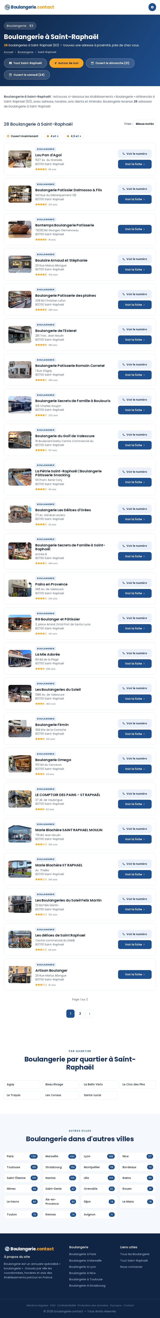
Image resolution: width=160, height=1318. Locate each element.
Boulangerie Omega (53, 759)
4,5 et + (76, 136)
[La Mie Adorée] (19, 658)
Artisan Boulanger (51, 970)
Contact (129, 1305)
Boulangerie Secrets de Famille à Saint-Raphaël (70, 547)
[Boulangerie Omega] (19, 763)
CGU (53, 1305)
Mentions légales (37, 1305)
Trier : (128, 124)
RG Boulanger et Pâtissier (57, 619)
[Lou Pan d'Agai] (19, 159)
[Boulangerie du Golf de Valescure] (19, 440)
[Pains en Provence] (19, 588)
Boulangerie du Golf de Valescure (64, 435)
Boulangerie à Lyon (82, 1267)
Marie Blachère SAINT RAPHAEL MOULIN (68, 829)
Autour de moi (68, 63)
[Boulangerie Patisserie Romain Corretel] (19, 369)
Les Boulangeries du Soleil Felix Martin (68, 900)
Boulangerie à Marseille (85, 1261)
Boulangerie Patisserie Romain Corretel (70, 365)
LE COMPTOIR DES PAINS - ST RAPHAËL (67, 794)
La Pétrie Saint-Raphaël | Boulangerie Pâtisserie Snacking (68, 473)
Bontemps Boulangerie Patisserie (64, 225)
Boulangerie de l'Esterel (55, 330)
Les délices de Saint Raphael (60, 935)
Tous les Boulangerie (134, 1254)
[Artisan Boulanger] (19, 974)
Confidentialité (66, 1305)
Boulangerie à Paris (82, 1254)
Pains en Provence (51, 584)
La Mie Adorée (47, 654)
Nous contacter (131, 1267)
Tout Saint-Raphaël (27, 63)
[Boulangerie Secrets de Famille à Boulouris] (19, 404)
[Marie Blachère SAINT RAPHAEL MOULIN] (19, 834)
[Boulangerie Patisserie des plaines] (19, 299)
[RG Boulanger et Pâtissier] (19, 623)
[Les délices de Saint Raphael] (19, 939)
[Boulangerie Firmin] (19, 728)
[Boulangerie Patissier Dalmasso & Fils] (19, 194)
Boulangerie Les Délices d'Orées (63, 510)
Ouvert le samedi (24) (29, 75)
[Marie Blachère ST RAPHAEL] (19, 869)
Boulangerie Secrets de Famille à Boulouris (72, 400)
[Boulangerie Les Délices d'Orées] (19, 514)
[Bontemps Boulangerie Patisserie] (19, 229)
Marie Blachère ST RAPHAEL (59, 865)
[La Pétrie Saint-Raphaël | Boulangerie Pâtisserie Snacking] (19, 477)
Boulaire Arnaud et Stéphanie (61, 260)
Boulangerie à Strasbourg (87, 1286)
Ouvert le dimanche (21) (112, 63)
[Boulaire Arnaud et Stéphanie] (19, 264)
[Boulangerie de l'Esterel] (19, 334)
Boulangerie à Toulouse (86, 1279)
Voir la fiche (133, 164)
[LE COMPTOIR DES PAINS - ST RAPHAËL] (19, 799)
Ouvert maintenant (24, 136)
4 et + (55, 136)
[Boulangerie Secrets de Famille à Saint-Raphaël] (19, 551)
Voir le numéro (136, 154)
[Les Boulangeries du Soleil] (19, 693)
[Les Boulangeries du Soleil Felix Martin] (19, 904)
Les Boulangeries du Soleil (58, 689)
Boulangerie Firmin (52, 724)
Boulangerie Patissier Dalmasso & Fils (68, 190)
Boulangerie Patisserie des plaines (65, 295)
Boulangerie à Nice (82, 1273)
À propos (116, 1305)
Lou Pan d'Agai (48, 155)
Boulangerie (32, 7)
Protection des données (93, 1305)
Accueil (8, 52)
